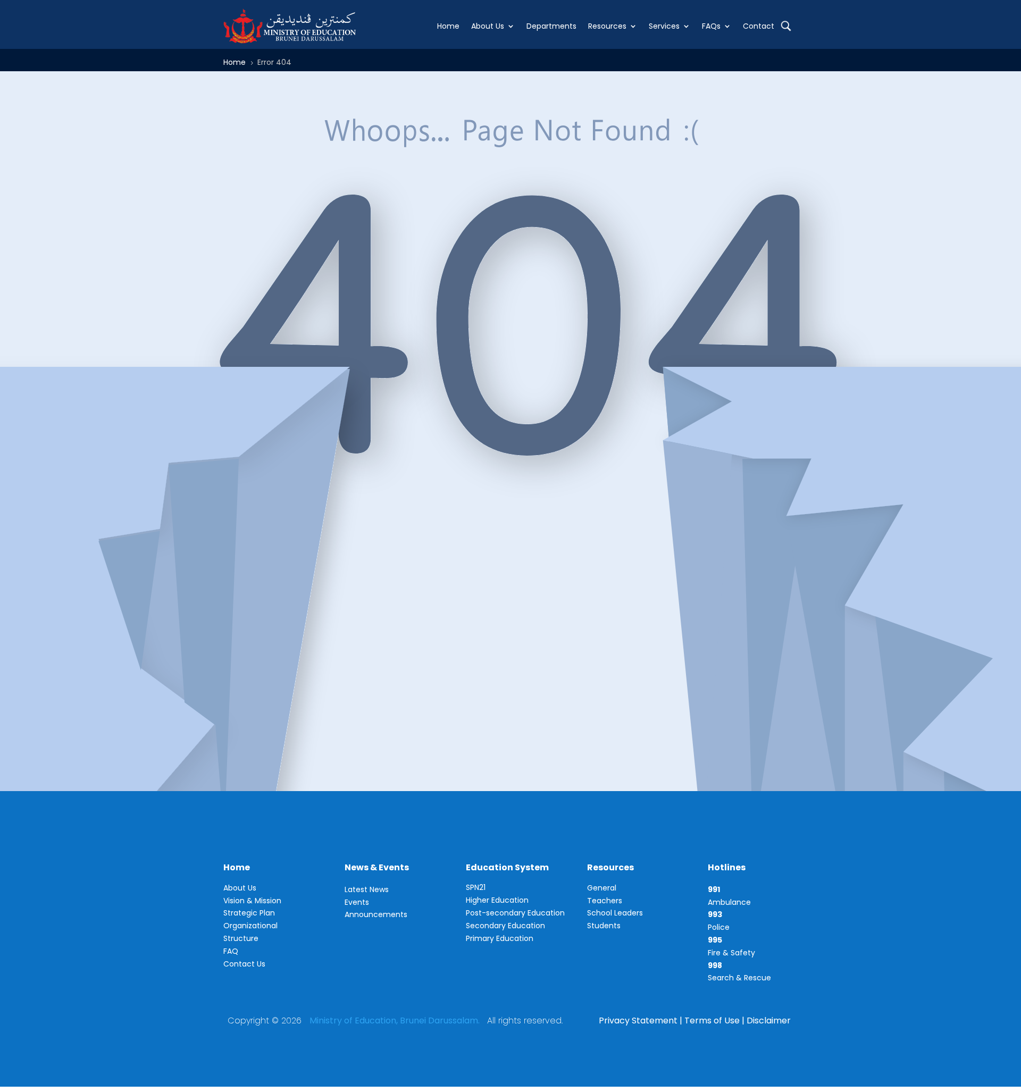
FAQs (711, 26)
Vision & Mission (252, 900)
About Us (487, 26)
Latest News (367, 889)
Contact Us (244, 964)
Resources (607, 26)
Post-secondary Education (515, 913)
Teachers (604, 900)
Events (357, 902)
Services (664, 26)
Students (604, 925)
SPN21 (476, 887)
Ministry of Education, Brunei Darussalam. (394, 1020)
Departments (551, 26)
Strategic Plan (249, 913)
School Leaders (615, 913)
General (601, 888)
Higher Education (497, 900)
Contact (758, 26)
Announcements (376, 914)
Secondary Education (505, 925)
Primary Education (499, 938)
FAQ (230, 951)
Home (448, 26)
